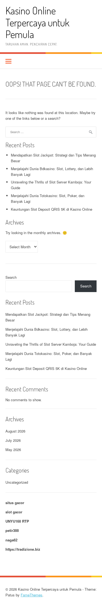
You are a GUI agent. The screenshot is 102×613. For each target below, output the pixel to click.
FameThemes (31, 594)
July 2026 (13, 440)
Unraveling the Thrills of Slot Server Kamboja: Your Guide (50, 344)
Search (11, 277)
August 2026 (15, 431)
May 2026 (13, 449)
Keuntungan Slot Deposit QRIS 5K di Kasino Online (51, 209)
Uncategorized (16, 482)
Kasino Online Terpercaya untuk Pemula (37, 22)
